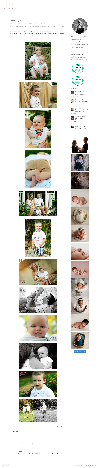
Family (42, 23)
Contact (93, 5)
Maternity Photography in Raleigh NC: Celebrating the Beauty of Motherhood (81, 93)
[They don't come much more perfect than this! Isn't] (80, 233)
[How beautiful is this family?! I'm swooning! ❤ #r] (80, 144)
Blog (87, 5)
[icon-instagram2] (6, 465)
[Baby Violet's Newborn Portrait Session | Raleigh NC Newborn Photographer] (72, 109)
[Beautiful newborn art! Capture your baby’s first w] (80, 322)
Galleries (74, 5)
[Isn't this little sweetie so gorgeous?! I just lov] (80, 216)
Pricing (81, 5)
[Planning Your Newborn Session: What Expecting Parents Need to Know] (72, 118)
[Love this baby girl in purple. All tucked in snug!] (80, 180)
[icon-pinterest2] (8, 465)
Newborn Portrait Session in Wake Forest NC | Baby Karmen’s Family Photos (81, 126)
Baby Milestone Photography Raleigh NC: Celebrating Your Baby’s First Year (81, 101)
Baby (39, 23)
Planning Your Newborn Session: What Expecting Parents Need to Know (80, 118)
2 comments (31, 23)
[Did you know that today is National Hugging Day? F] (80, 305)
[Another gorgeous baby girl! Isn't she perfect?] (80, 198)
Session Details (65, 5)
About (56, 5)
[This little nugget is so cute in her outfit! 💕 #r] (80, 269)
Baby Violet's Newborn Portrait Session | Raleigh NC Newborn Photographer (81, 110)
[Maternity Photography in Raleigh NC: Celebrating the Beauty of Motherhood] (72, 92)
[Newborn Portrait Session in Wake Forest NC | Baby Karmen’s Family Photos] (72, 126)
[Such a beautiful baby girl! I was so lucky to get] (80, 340)
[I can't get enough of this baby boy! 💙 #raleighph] (80, 287)
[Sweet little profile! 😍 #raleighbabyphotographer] (80, 251)
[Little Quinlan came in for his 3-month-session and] (80, 162)
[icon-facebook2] (3, 465)
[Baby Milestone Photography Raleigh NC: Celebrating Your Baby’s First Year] (72, 101)
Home (51, 5)
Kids (45, 23)
